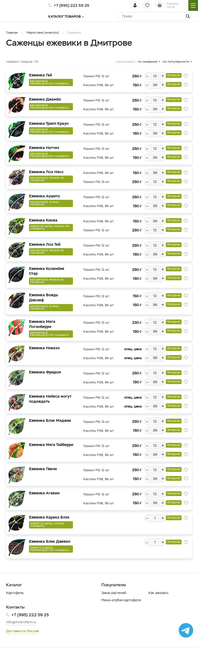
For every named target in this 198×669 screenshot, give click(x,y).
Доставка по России (22, 631)
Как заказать (158, 593)
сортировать (125, 61)
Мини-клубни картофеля (121, 600)
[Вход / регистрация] (135, 5)
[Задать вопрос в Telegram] (186, 630)
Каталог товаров (64, 16)
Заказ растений (113, 593)
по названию (148, 61)
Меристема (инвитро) (43, 32)
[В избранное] (186, 76)
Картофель (15, 593)
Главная (12, 32)
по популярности (176, 61)
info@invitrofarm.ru (21, 622)
